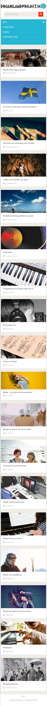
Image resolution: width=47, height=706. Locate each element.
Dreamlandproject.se (16, 700)
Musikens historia (11, 684)
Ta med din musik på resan (14, 466)
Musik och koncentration (13, 502)
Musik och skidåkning (12, 575)
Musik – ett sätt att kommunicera (17, 392)
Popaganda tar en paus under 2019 (18, 288)
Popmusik (7, 252)
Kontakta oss (10, 37)
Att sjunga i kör (9, 325)
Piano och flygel (10, 361)
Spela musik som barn (12, 538)
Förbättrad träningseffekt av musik (18, 216)
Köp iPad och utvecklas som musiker (19, 143)
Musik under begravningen (14, 70)
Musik (6, 32)
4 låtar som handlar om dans (15, 179)
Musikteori (8, 647)
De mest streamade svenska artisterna (19, 107)
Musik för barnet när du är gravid (17, 429)
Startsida (8, 27)
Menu (5, 22)
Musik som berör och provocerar (17, 611)
